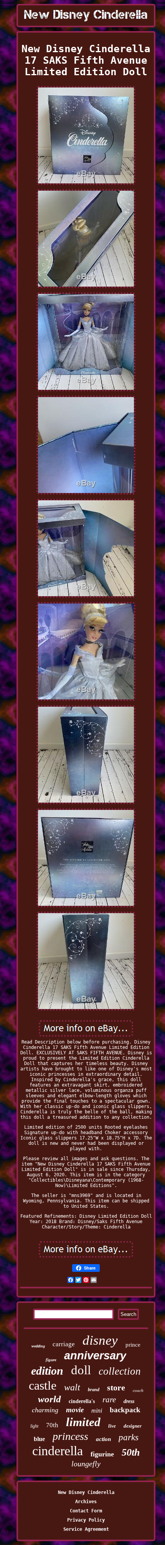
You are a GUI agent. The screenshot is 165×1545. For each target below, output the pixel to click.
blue (39, 1439)
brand (93, 1389)
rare (109, 1399)
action (103, 1439)
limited (83, 1422)
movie (75, 1410)
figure (51, 1359)
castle (42, 1385)
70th (52, 1425)
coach (138, 1390)
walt (72, 1387)
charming (45, 1410)
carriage (64, 1344)
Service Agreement (86, 1529)
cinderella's (82, 1401)
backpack (125, 1410)
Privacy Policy (86, 1520)
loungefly (86, 1463)
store (116, 1387)
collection (120, 1371)
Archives (86, 1501)
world (49, 1399)
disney (100, 1340)
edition (47, 1370)
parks (129, 1437)
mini (96, 1410)
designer (133, 1426)
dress (129, 1401)
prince (132, 1345)
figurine (102, 1454)
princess (70, 1436)
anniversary (95, 1355)
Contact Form (86, 1511)
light (34, 1426)
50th (131, 1452)
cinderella (57, 1451)
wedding (38, 1346)
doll (81, 1370)
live (112, 1426)
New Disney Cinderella (86, 1492)
